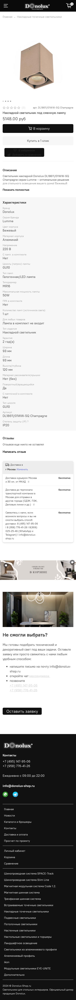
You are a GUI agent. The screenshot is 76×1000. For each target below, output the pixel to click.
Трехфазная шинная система (22, 899)
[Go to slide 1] (3, 101)
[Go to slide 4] (10, 101)
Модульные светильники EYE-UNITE (27, 968)
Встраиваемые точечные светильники (28, 905)
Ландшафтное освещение (20, 943)
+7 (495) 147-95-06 (23, 685)
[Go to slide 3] (8, 101)
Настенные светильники (20, 930)
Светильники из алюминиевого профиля (30, 949)
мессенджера (39, 676)
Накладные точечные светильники (39, 16)
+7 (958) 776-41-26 (23, 690)
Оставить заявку (22, 711)
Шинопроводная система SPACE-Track (29, 873)
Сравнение (11, 863)
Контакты (10, 828)
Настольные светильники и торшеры (28, 936)
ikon (6, 962)
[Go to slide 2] (5, 101)
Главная (7, 16)
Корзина (9, 857)
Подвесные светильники (20, 917)
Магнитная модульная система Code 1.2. (30, 886)
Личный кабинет (14, 851)
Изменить (22, 469)
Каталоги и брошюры (17, 822)
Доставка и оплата (16, 834)
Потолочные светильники (20, 924)
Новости (9, 815)
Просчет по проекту (17, 841)
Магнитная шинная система (22, 892)
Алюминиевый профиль (19, 955)
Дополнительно (14, 974)
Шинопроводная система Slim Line (26, 880)
